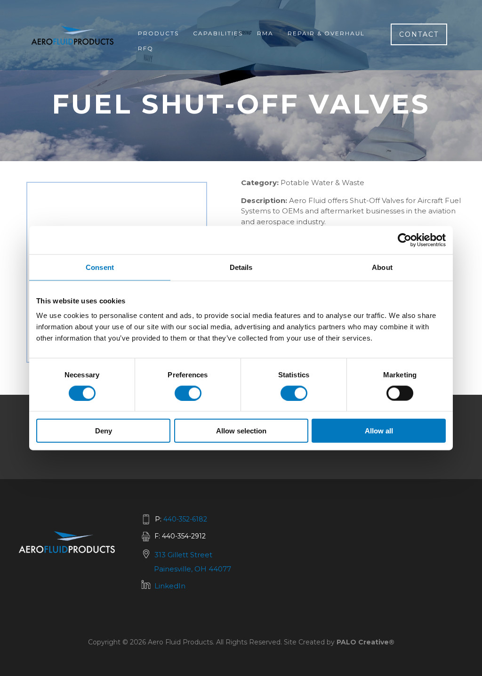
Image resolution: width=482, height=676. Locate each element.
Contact (419, 34)
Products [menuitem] (158, 33)
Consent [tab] (100, 267)
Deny (103, 431)
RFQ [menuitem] (145, 48)
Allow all (379, 431)
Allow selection (241, 431)
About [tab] (382, 267)
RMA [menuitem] (265, 33)
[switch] (188, 392)
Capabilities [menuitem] (218, 33)
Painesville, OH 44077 (192, 568)
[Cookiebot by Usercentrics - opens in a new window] (404, 240)
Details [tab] (241, 267)
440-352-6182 (185, 519)
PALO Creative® (365, 642)
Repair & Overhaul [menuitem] (326, 33)
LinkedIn (169, 585)
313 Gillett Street (183, 554)
